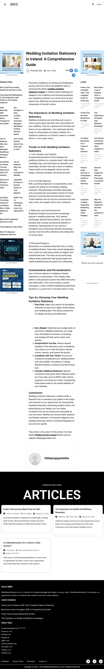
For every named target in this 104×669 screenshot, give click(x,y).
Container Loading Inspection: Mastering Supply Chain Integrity (85, 208)
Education (10, 550)
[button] (93, 4)
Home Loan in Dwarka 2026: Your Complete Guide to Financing (27, 605)
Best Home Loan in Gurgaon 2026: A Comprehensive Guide (26, 609)
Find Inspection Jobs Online (11, 227)
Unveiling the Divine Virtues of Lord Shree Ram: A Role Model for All (5, 205)
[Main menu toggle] (5, 4)
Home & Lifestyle (13, 514)
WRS (14, 4)
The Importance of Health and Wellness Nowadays (22, 618)
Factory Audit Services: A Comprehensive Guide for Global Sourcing (87, 176)
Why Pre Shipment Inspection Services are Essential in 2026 (99, 208)
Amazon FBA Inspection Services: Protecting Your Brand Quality (98, 176)
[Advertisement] (52, 27)
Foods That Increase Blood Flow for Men (21, 509)
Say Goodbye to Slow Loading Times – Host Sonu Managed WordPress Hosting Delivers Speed (18, 121)
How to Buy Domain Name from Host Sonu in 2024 (18, 144)
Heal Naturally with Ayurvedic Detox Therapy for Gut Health (5, 116)
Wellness (61, 517)
